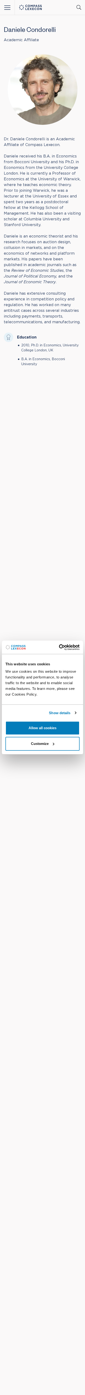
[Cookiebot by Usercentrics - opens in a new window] (60, 647)
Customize (40, 744)
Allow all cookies (42, 728)
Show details (59, 713)
